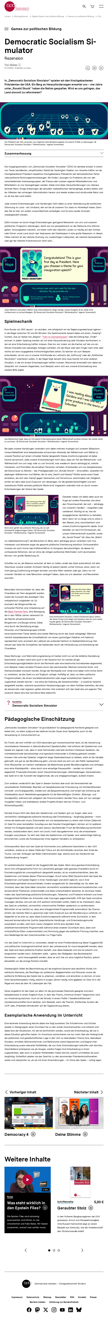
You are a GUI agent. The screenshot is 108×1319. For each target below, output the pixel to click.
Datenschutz (32, 1297)
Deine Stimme (68, 1134)
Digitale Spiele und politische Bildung (48, 16)
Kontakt (82, 1297)
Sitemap (47, 1297)
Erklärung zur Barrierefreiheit (63, 1302)
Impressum (16, 1297)
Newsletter (60, 1297)
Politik (100, 16)
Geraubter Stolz (71, 1208)
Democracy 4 (17, 1134)
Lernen (7, 16)
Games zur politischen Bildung (81, 16)
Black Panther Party (18, 611)
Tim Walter (12, 65)
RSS (72, 1297)
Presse (93, 1297)
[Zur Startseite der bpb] (17, 10)
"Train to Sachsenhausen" (55, 336)
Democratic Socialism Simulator (34, 704)
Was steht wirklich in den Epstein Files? (26, 1205)
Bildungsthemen (21, 16)
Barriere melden (38, 1302)
